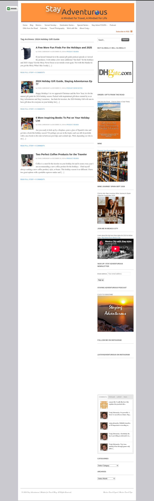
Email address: (102, 274)
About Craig (83, 28)
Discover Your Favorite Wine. (106, 150)
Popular (112, 397)
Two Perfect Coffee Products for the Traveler (61, 154)
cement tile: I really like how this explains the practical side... (119, 403)
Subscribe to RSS (122, 31)
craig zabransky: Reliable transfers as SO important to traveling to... (119, 424)
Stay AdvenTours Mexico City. (111, 237)
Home (25, 25)
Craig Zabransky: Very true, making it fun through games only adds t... (119, 446)
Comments (103, 397)
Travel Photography (57, 28)
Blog (31, 25)
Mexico (37, 25)
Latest (119, 397)
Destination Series (66, 25)
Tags (125, 397)
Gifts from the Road (30, 28)
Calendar (43, 28)
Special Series (82, 25)
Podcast (113, 25)
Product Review (73, 51)
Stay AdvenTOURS (98, 25)
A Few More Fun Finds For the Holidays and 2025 (64, 47)
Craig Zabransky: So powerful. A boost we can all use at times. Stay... (120, 413)
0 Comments (40, 72)
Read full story (27, 72)
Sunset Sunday (49, 25)
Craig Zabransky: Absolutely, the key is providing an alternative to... (119, 435)
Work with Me (72, 28)
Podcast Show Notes (74, 88)
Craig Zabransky (44, 51)
